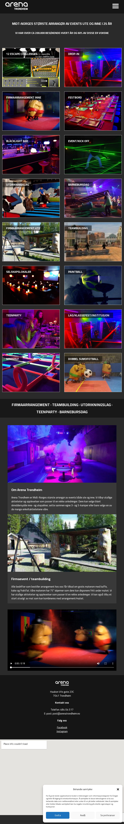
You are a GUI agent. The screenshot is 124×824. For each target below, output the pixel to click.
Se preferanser (107, 815)
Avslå (82, 815)
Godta (58, 815)
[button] (117, 789)
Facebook (62, 727)
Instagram (62, 731)
